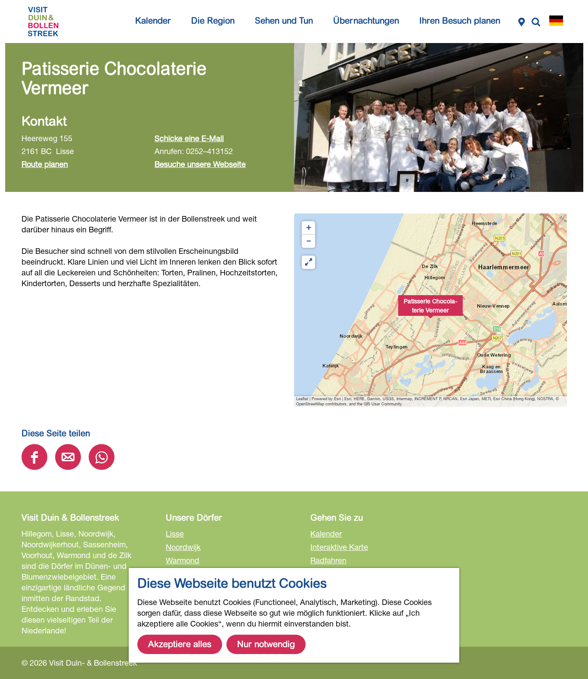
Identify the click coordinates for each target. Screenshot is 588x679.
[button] (430, 310)
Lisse (175, 533)
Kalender (326, 533)
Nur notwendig (266, 644)
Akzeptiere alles (179, 644)
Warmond (182, 560)
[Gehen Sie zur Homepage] (43, 21)
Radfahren (328, 560)
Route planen (45, 164)
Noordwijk (183, 547)
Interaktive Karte (339, 547)
